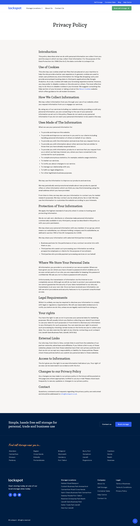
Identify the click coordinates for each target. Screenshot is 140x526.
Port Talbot (62, 460)
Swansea (110, 460)
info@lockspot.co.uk (69, 394)
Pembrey (12, 460)
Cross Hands (38, 454)
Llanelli (85, 457)
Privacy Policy (121, 491)
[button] (34, 8)
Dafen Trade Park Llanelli (70, 505)
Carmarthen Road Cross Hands (73, 489)
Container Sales (110, 2)
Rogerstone (87, 460)
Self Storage (98, 2)
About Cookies (85, 89)
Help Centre (127, 2)
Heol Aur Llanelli (67, 508)
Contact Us (59, 8)
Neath (109, 457)
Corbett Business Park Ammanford (74, 486)
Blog (119, 2)
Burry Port (87, 451)
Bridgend (61, 451)
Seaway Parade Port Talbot (71, 496)
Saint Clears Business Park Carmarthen (76, 492)
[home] (15, 8)
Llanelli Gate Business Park (71, 502)
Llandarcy (62, 457)
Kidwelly (37, 457)
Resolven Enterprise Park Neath (73, 499)
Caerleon (110, 451)
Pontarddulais (39, 460)
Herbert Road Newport (70, 483)
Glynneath (62, 454)
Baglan (36, 451)
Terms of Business (123, 484)
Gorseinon (87, 454)
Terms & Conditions (123, 487)
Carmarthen (13, 454)
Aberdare (12, 451)
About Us (48, 8)
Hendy (109, 454)
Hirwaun (12, 457)
